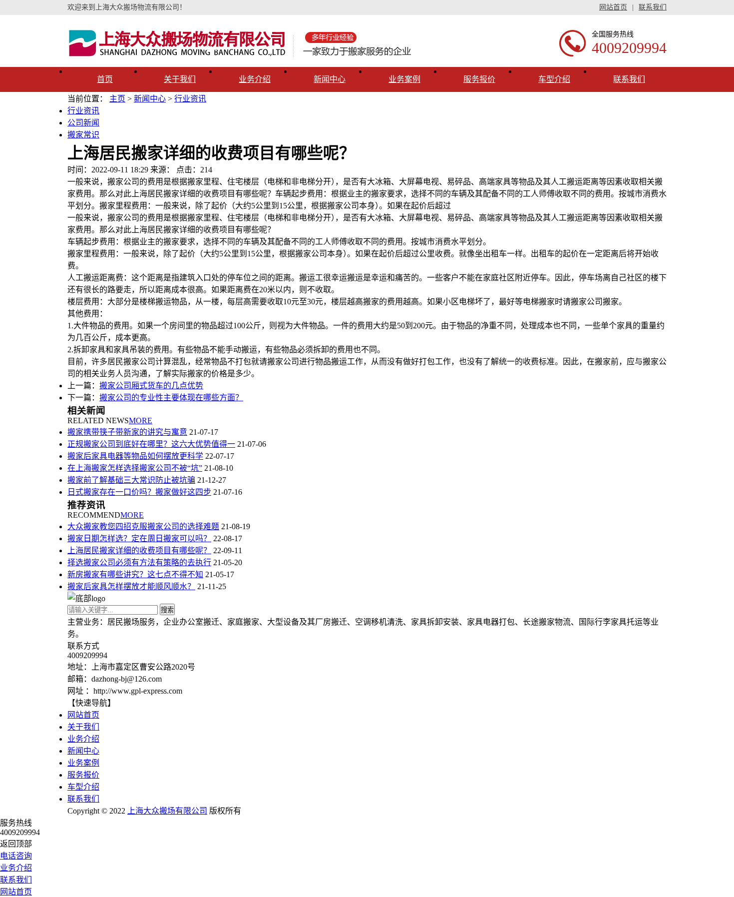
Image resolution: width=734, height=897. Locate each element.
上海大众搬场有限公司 (167, 811)
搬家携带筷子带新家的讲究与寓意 (127, 432)
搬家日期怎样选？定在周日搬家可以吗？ (139, 538)
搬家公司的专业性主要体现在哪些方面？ (171, 397)
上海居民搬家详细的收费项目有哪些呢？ (139, 550)
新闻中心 (330, 79)
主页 (117, 98)
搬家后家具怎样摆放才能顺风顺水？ (131, 586)
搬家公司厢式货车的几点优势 (151, 385)
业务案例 (404, 79)
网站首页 (613, 7)
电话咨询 (16, 856)
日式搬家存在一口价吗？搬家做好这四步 (139, 492)
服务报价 (479, 79)
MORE (140, 420)
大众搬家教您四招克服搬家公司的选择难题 (143, 526)
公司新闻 (83, 122)
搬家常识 (83, 134)
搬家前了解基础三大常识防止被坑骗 (131, 480)
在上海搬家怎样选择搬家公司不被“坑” (134, 468)
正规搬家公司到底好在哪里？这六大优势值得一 (151, 444)
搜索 (167, 610)
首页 (105, 79)
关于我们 (180, 79)
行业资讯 (190, 98)
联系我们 (653, 7)
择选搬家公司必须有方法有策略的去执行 (139, 562)
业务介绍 (255, 79)
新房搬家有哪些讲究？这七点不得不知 (135, 574)
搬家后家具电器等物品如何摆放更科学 (135, 456)
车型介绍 (554, 79)
